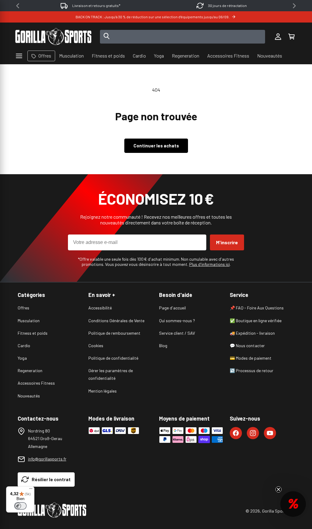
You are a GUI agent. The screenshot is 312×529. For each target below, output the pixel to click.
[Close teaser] (278, 489)
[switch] (20, 506)
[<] (17, 5)
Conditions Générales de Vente (116, 320)
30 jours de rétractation (227, 5)
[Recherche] (106, 36)
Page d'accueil (172, 307)
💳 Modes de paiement (250, 358)
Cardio (24, 345)
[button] (291, 36)
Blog (163, 345)
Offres (23, 307)
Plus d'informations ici (209, 264)
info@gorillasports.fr (47, 458)
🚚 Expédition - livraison (252, 333)
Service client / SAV (177, 333)
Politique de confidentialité (113, 358)
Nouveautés (29, 395)
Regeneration (30, 370)
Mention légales (102, 390)
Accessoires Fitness (36, 383)
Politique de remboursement (114, 333)
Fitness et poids (33, 333)
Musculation (29, 320)
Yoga (22, 358)
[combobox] (182, 37)
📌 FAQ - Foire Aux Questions (257, 307)
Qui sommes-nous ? (177, 320)
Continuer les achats (156, 145)
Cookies (95, 345)
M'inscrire (227, 242)
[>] (294, 5)
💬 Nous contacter (247, 345)
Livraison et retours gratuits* (96, 5)
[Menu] (30, 490)
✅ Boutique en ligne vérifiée (256, 320)
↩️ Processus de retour (251, 370)
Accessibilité (100, 307)
